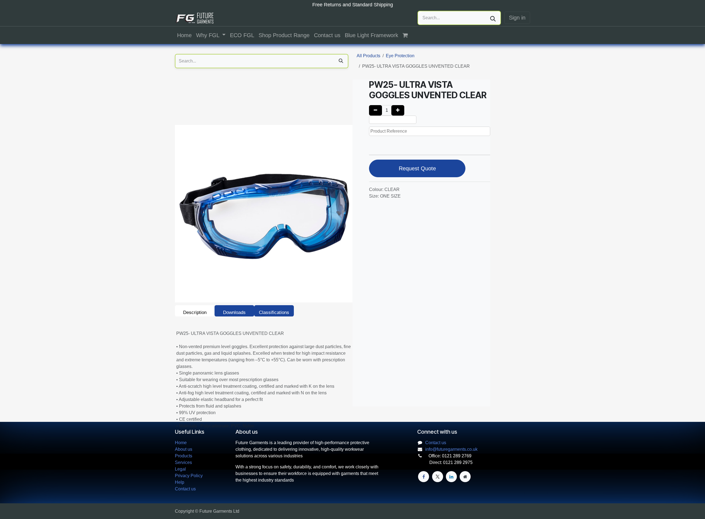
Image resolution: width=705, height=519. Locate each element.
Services (183, 462)
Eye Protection (400, 55)
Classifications (274, 312)
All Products (368, 55)
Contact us (185, 489)
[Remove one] (375, 110)
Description (195, 312)
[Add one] (397, 110)
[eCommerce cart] (408, 35)
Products (183, 456)
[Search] (493, 17)
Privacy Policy (189, 475)
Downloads (234, 312)
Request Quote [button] (417, 168)
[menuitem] (184, 35)
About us (183, 449)
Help (179, 482)
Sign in (517, 18)
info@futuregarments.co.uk (451, 449)
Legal (180, 469)
